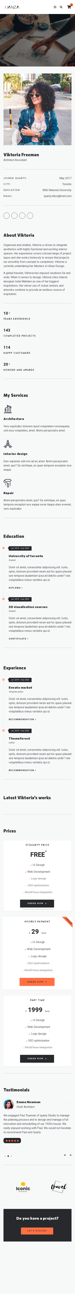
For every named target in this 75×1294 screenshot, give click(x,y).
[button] (5, 1156)
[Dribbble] (14, 216)
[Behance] (6, 216)
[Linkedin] (30, 216)
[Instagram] (22, 216)
